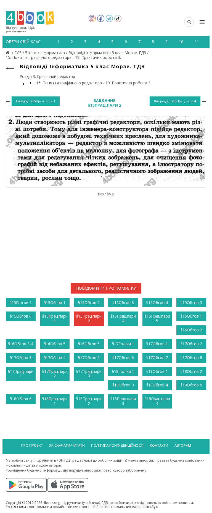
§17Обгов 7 (157, 357)
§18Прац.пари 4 (157, 401)
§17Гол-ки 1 (123, 343)
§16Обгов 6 (89, 343)
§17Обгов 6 (123, 357)
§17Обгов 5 (89, 357)
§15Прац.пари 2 (89, 318)
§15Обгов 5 (191, 302)
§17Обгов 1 (157, 343)
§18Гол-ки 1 (123, 371)
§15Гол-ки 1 (21, 302)
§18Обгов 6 (20, 398)
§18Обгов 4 (157, 385)
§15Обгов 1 (54, 302)
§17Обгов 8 (191, 357)
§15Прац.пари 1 (55, 318)
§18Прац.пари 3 (123, 401)
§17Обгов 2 (191, 343)
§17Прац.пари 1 (20, 374)
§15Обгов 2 (89, 302)
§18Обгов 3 (123, 385)
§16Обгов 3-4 (20, 343)
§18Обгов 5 (191, 385)
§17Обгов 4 (54, 357)
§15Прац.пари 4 (123, 318)
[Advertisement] (106, 235)
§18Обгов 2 (191, 371)
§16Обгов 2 (191, 330)
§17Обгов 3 (20, 357)
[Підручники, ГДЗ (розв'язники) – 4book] (8, 52)
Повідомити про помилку (106, 288)
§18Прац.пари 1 (55, 401)
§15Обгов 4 (157, 302)
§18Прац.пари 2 (89, 401)
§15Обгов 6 (20, 316)
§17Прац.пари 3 (89, 374)
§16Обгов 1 (191, 316)
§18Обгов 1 (157, 371)
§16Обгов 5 (54, 343)
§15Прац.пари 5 (157, 318)
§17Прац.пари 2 (55, 374)
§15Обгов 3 (123, 302)
